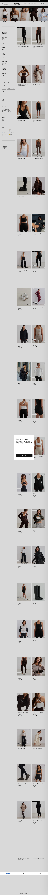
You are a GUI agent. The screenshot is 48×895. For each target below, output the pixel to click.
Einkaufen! (24, 455)
